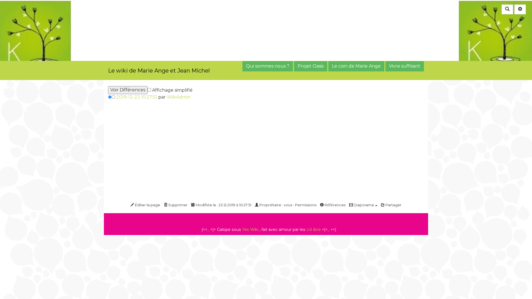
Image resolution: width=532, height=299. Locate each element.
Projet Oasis (311, 66)
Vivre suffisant (404, 66)
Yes (245, 229)
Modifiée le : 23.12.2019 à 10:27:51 (223, 205)
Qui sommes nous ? (267, 66)
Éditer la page (147, 205)
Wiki (254, 229)
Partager (393, 205)
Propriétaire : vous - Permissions (287, 205)
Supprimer (177, 205)
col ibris (313, 229)
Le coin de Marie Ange (356, 66)
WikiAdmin (179, 97)
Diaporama (364, 205)
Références (335, 205)
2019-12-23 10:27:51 (136, 97)
